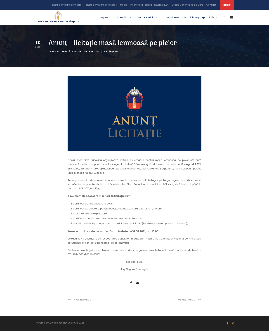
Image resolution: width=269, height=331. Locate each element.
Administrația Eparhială (199, 17)
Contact (211, 4)
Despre (103, 17)
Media (123, 4)
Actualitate (124, 17)
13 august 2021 (58, 51)
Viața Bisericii (145, 17)
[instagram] (233, 323)
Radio (227, 4)
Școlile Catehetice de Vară (187, 4)
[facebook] (228, 323)
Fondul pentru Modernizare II (101, 4)
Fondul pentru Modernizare (66, 4)
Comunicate (171, 17)
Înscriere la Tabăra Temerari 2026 (149, 4)
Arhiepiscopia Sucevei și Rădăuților (95, 51)
